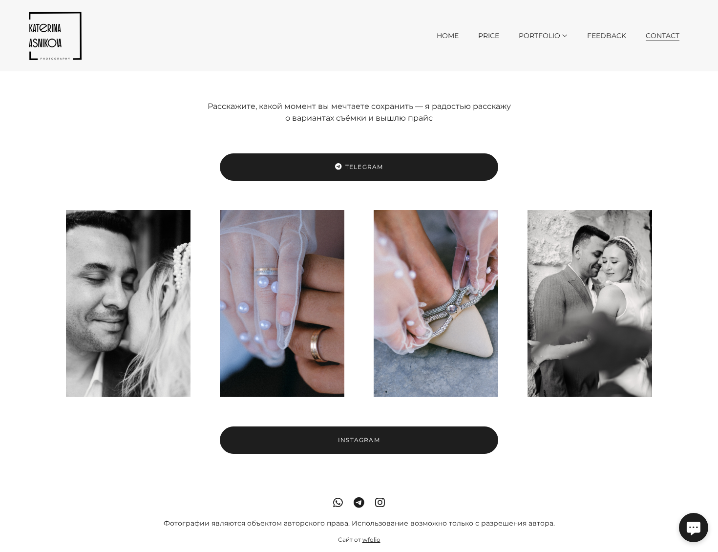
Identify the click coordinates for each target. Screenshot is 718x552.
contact (662, 35)
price (488, 35)
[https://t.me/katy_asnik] (359, 503)
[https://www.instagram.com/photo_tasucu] (380, 503)
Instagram (359, 440)
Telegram (364, 166)
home (448, 35)
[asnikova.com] (55, 36)
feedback (606, 35)
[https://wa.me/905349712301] (338, 503)
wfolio (371, 539)
